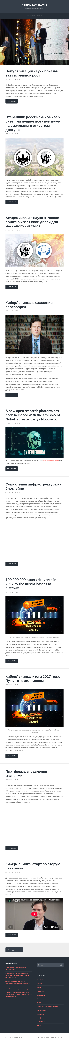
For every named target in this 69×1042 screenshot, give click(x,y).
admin (17, 79)
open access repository (51, 461)
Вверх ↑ (61, 1037)
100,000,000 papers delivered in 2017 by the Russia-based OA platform (30, 583)
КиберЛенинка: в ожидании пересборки (29, 304)
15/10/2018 (9, 423)
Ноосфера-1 (40, 1018)
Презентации (41, 1021)
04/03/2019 (9, 230)
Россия (39, 1025)
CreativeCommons (42, 980)
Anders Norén (51, 1037)
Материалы (40, 1014)
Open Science (41, 995)
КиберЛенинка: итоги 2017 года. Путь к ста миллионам (32, 678)
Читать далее (11, 101)
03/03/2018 (9, 492)
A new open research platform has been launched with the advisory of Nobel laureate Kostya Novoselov (32, 415)
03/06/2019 (9, 134)
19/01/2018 (9, 592)
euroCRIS (39, 983)
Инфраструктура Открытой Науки (47, 1006)
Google (39, 987)
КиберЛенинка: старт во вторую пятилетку (32, 866)
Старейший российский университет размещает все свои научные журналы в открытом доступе (33, 123)
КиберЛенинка (41, 1010)
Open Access (40, 991)
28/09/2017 (9, 779)
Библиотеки (40, 999)
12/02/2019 (9, 311)
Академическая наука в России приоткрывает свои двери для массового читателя (32, 222)
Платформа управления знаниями (26, 773)
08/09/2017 (9, 872)
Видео (39, 1002)
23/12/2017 (9, 684)
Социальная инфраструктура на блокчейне (33, 486)
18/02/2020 (9, 79)
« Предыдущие (14, 950)
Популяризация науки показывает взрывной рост (31, 73)
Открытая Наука (34, 5)
